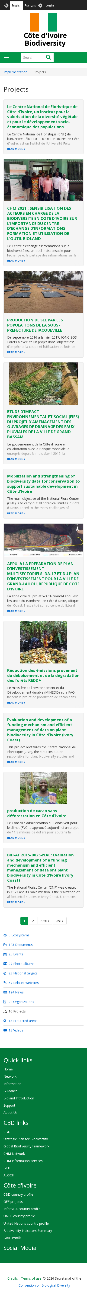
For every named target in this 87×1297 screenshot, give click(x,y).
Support (9, 1105)
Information (12, 1084)
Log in (50, 5)
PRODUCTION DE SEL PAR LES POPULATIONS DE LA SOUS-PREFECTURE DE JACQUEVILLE (35, 325)
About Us (10, 1112)
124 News (16, 992)
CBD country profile (18, 1194)
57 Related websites (23, 982)
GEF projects (13, 1201)
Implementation (15, 72)
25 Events (15, 954)
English (17, 5)
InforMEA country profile (21, 1209)
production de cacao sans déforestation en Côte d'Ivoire (36, 813)
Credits (12, 1278)
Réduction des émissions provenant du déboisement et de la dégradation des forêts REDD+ (43, 675)
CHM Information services (23, 1161)
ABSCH (8, 1175)
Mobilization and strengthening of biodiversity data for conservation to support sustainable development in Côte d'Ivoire (43, 483)
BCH (6, 1168)
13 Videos (15, 1030)
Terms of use (31, 1278)
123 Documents (20, 944)
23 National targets (23, 973)
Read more (15, 149)
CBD (6, 1132)
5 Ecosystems (18, 935)
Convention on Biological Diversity (44, 1285)
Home (8, 1069)
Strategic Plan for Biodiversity (25, 1139)
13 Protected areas (22, 1020)
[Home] (44, 22)
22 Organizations (21, 1001)
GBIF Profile (12, 1238)
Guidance (10, 1091)
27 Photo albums (21, 963)
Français (30, 5)
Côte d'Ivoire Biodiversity (45, 39)
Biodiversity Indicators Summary (27, 1230)
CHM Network (14, 1153)
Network (9, 1076)
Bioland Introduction (18, 1098)
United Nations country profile (26, 1223)
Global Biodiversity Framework (26, 1146)
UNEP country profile (19, 1216)
